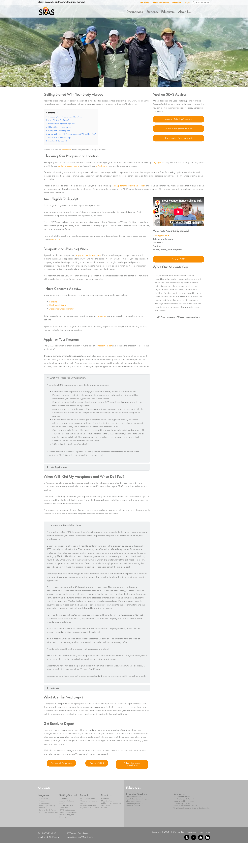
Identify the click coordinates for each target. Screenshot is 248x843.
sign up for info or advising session (129, 185)
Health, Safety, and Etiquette (167, 249)
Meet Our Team (107, 801)
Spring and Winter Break (48, 812)
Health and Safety (58, 305)
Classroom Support (133, 801)
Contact (104, 808)
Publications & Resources (111, 803)
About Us (106, 795)
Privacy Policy (204, 831)
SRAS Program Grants (68, 812)
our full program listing (68, 165)
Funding (53, 301)
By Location (43, 801)
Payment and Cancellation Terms (65, 525)
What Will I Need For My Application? (68, 377)
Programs (43, 795)
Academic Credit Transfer (61, 308)
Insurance (54, 687)
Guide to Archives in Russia (184, 801)
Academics (158, 242)
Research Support (133, 806)
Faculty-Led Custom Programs (137, 799)
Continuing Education (134, 803)
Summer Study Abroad (47, 810)
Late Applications (58, 467)
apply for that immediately (88, 255)
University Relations (133, 796)
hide (58, 113)
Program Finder (104, 345)
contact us (66, 149)
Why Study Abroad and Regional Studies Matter (89, 806)
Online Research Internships (66, 806)
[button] (97, 377)
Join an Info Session (163, 239)
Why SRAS (105, 798)
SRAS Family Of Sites (182, 803)
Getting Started (161, 235)
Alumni (84, 795)
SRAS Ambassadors (67, 810)
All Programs (43, 798)
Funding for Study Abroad (183, 799)
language (156, 162)
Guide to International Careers (185, 806)
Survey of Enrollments (182, 796)
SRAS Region (102, 165)
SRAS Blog (105, 805)
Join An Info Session (67, 801)
